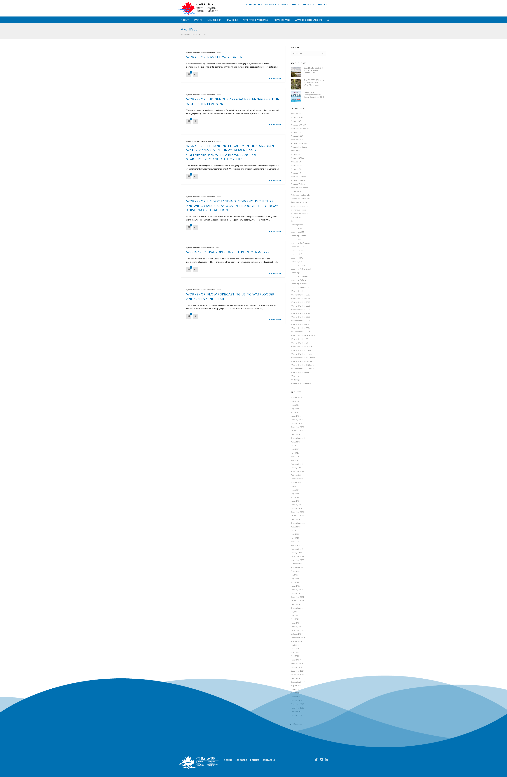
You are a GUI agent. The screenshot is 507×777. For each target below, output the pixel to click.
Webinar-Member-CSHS (301, 350)
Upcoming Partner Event (301, 269)
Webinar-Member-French (301, 354)
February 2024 (297, 504)
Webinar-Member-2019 (300, 302)
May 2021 (295, 615)
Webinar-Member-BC (299, 343)
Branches (232, 20)
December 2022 (297, 556)
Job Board (241, 760)
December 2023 (297, 512)
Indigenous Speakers (299, 206)
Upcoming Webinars (299, 284)
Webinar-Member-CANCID (302, 346)
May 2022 (295, 578)
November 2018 (297, 708)
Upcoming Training (298, 280)
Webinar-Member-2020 (300, 306)
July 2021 (295, 612)
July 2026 (295, 401)
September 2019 (298, 682)
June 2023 (295, 534)
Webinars (295, 376)
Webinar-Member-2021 (300, 309)
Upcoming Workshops (300, 287)
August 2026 (296, 397)
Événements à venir (299, 202)
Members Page (282, 20)
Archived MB (296, 151)
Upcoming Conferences (300, 243)
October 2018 (296, 711)
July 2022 (295, 575)
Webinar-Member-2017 (300, 295)
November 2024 (297, 471)
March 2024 (296, 501)
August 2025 (296, 442)
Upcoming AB (296, 228)
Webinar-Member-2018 (300, 298)
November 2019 (297, 674)
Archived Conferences (300, 128)
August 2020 (296, 641)
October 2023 (296, 519)
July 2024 (295, 486)
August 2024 (296, 482)
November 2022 (297, 560)
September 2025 (298, 438)
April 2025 (295, 456)
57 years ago (297, 724)
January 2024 (296, 508)
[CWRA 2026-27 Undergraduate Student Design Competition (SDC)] (296, 96)
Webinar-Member (298, 291)
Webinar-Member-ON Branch (303, 365)
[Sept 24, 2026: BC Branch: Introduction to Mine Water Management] (296, 84)
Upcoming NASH (297, 258)
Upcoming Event (297, 250)
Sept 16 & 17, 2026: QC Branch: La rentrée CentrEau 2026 (313, 70)
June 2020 (295, 649)
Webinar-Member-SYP (300, 372)
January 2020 (296, 667)
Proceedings (296, 217)
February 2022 (297, 589)
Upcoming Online (298, 265)
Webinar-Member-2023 (300, 317)
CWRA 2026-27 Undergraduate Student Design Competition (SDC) (314, 94)
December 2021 (297, 597)
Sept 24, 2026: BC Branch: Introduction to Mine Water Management (314, 82)
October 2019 (296, 678)
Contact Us (268, 760)
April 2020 (295, 656)
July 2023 (295, 530)
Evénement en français (300, 195)
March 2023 (296, 545)
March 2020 (296, 660)
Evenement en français (300, 199)
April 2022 (295, 582)
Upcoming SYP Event (299, 276)
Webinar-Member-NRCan (301, 361)
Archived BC (296, 121)
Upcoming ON (296, 261)
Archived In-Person (299, 143)
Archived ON (296, 162)
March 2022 (296, 586)
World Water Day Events (301, 383)
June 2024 (295, 490)
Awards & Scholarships (308, 20)
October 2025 (296, 434)
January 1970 (296, 715)
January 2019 (296, 700)
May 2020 (295, 652)
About (185, 20)
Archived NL (296, 154)
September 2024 (298, 479)
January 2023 (296, 552)
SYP (292, 221)
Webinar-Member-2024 (300, 320)
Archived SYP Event (299, 176)
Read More (276, 78)
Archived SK (296, 173)
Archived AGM (297, 117)
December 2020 (297, 630)
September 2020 (298, 637)
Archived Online (297, 165)
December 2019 (297, 671)
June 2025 (295, 449)
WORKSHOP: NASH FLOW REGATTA (214, 57)
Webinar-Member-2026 (300, 328)
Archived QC (296, 169)
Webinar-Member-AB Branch (303, 335)
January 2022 (296, 593)
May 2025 (295, 453)
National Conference (299, 213)
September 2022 (298, 567)
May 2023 (295, 538)
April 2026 (295, 412)
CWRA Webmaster (194, 53)
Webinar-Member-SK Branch (302, 369)
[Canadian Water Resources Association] (198, 10)
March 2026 (296, 416)
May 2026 (295, 408)
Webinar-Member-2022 (300, 313)
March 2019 (296, 697)
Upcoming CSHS (297, 247)
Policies (254, 760)
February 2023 (297, 549)
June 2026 (295, 405)
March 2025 (296, 460)
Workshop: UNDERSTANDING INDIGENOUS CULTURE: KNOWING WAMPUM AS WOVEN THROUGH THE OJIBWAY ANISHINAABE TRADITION (232, 205)
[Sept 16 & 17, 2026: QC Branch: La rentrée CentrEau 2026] (296, 72)
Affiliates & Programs (256, 20)
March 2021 (296, 623)
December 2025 (297, 427)
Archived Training (298, 180)
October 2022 (296, 564)
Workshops (295, 380)
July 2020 (295, 645)
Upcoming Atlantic (298, 235)
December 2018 (297, 704)
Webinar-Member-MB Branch (303, 357)
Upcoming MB (296, 254)
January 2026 (296, 423)
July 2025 (295, 445)
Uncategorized (297, 224)
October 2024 (296, 475)
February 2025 (297, 464)
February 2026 (297, 419)
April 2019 (295, 693)
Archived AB (296, 114)
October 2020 (296, 634)
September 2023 (298, 523)
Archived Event (297, 139)
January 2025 (296, 467)
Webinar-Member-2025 (300, 324)
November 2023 (297, 516)
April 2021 (295, 619)
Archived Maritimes (299, 147)
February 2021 (297, 626)
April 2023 (295, 541)
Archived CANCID (298, 125)
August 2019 (296, 685)
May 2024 (295, 493)
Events (198, 20)
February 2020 (297, 663)
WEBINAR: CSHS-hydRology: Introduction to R (228, 252)
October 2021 (296, 604)
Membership (214, 20)
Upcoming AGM (297, 232)
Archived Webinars (208, 248)
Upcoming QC (296, 272)
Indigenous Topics (298, 210)
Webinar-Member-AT (299, 339)
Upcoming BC (296, 239)
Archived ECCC (297, 136)
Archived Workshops (208, 53)
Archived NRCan (297, 158)
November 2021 (297, 601)
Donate (228, 760)
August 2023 (296, 527)
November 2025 (297, 431)
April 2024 (295, 497)
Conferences (296, 191)
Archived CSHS (297, 132)
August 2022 (296, 571)
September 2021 (298, 608)
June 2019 (295, 689)
